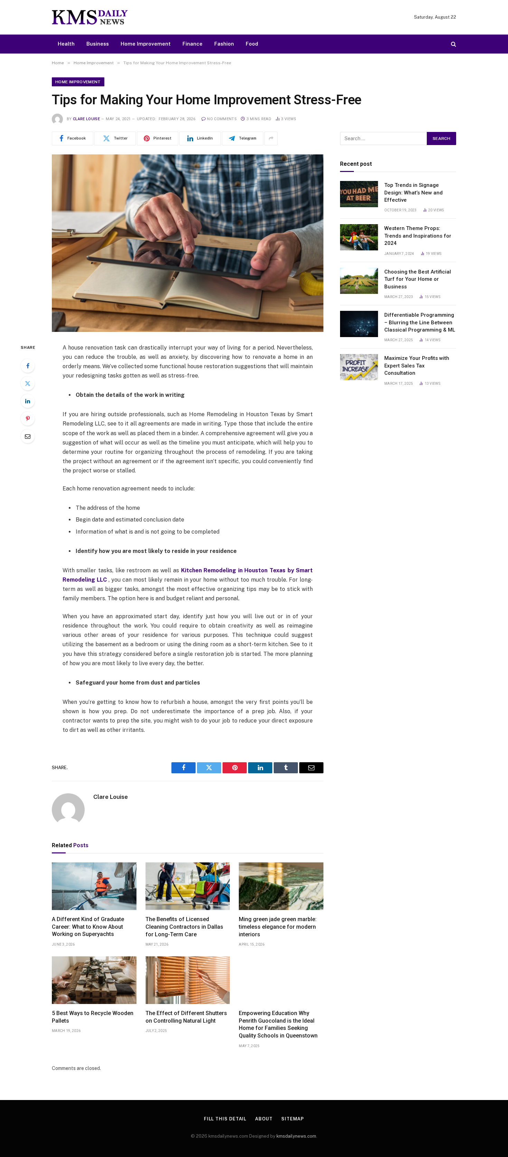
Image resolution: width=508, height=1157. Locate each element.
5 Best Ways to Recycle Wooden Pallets (92, 1017)
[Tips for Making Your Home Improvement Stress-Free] (187, 243)
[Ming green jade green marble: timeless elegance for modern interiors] (281, 886)
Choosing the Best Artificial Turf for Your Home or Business (417, 279)
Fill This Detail (225, 1118)
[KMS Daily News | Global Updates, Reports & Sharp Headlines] (90, 17)
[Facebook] (28, 366)
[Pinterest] (28, 418)
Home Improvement (146, 44)
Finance (192, 44)
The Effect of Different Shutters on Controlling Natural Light (186, 1017)
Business (97, 44)
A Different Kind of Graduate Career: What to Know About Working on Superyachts (88, 927)
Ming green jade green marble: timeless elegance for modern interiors (278, 927)
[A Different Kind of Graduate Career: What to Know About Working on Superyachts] (94, 886)
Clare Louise (86, 119)
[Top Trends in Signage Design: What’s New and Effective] (359, 194)
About (264, 1118)
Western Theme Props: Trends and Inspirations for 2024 (417, 235)
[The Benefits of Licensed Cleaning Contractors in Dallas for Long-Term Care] (187, 886)
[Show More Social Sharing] (270, 138)
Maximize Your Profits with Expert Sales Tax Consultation (416, 365)
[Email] (28, 436)
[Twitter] (28, 383)
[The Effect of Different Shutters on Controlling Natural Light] (187, 980)
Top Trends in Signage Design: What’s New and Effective (413, 192)
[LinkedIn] (28, 401)
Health (66, 44)
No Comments (222, 119)
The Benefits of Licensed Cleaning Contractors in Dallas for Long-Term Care (184, 927)
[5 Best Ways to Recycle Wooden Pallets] (94, 980)
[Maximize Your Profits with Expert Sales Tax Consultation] (359, 367)
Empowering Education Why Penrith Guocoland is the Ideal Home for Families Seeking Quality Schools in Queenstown (278, 1024)
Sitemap (292, 1118)
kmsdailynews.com (296, 1136)
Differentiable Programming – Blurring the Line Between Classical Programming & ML (419, 322)
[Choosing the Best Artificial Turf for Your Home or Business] (359, 281)
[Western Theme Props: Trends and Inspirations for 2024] (359, 237)
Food (252, 44)
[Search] (453, 44)
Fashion (224, 44)
